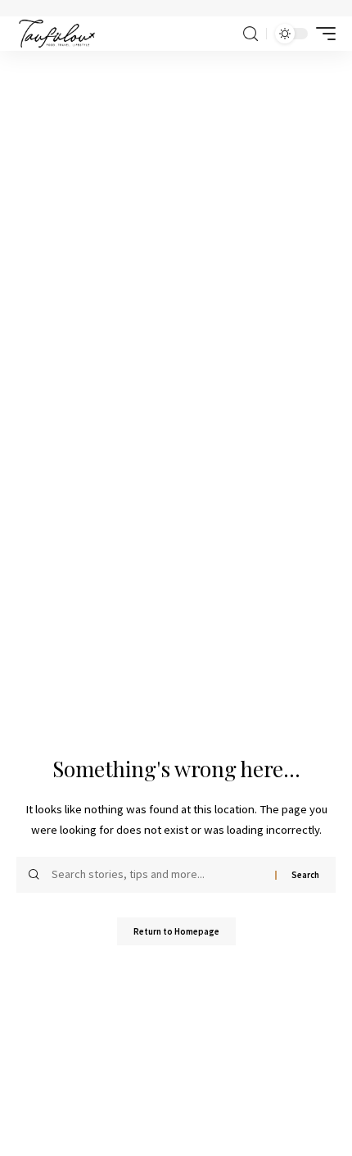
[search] (250, 34)
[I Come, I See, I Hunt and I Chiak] (56, 33)
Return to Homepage (176, 931)
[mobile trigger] (322, 33)
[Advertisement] (176, 235)
